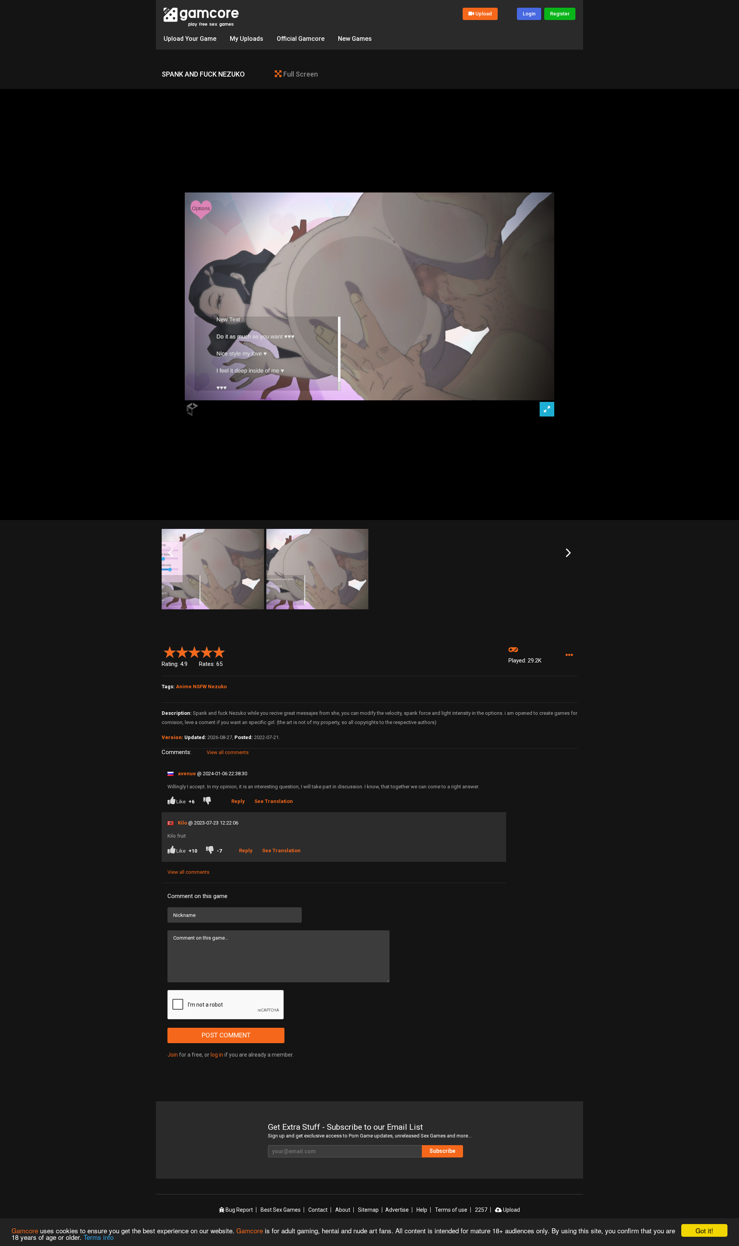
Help (421, 1210)
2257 (481, 1210)
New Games (355, 38)
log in (217, 1055)
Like (184, 801)
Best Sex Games (281, 1210)
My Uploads (246, 38)
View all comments (228, 752)
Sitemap (368, 1210)
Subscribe (442, 1151)
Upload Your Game (190, 38)
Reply (238, 801)
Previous (171, 553)
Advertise (397, 1210)
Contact (318, 1210)
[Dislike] (208, 801)
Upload (483, 14)
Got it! (704, 1230)
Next (568, 553)
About (342, 1210)
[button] (569, 655)
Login (529, 14)
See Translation (273, 801)
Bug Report (238, 1210)
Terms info (99, 1237)
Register (560, 14)
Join (172, 1055)
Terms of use (451, 1210)
